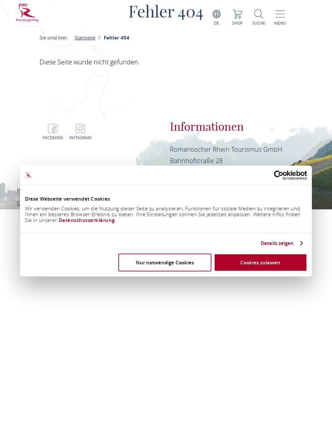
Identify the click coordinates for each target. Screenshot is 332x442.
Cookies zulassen (260, 262)
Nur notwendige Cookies (165, 262)
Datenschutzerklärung (87, 219)
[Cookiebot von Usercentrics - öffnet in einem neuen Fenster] (278, 175)
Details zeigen (277, 243)
